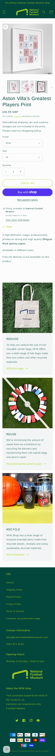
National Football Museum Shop (23, 751)
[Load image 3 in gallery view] (41, 87)
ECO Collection (15, 554)
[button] (3, 12)
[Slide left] (3, 87)
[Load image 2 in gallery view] (27, 87)
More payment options (27, 200)
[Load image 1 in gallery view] (13, 87)
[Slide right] (51, 87)
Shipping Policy (14, 590)
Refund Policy (13, 597)
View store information (18, 220)
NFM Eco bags (15, 368)
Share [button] (9, 226)
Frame (5, 137)
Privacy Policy (13, 604)
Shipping (17, 116)
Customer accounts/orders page (23, 618)
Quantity (6, 165)
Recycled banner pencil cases (24, 464)
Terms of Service (15, 611)
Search (10, 582)
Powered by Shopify (42, 751)
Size (4, 151)
